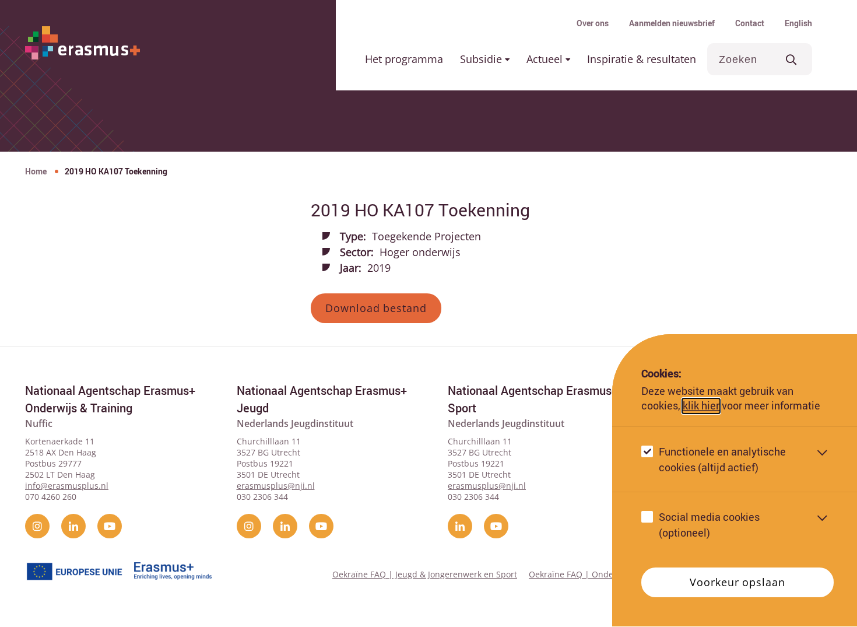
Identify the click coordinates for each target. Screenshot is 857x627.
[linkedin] (73, 526)
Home (36, 171)
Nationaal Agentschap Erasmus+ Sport (533, 399)
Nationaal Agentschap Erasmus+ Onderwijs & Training (110, 399)
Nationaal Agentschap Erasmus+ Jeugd (322, 399)
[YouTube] (109, 526)
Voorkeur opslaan (737, 583)
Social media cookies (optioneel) (709, 525)
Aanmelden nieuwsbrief (672, 23)
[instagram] (37, 526)
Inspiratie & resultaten (641, 59)
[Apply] (791, 59)
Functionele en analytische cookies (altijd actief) (722, 460)
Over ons (593, 23)
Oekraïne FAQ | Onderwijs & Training (602, 574)
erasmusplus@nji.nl (276, 485)
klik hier (701, 406)
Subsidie (482, 59)
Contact (749, 23)
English (798, 23)
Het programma (404, 59)
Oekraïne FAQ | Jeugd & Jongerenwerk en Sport (424, 574)
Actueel (546, 59)
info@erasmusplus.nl (66, 485)
